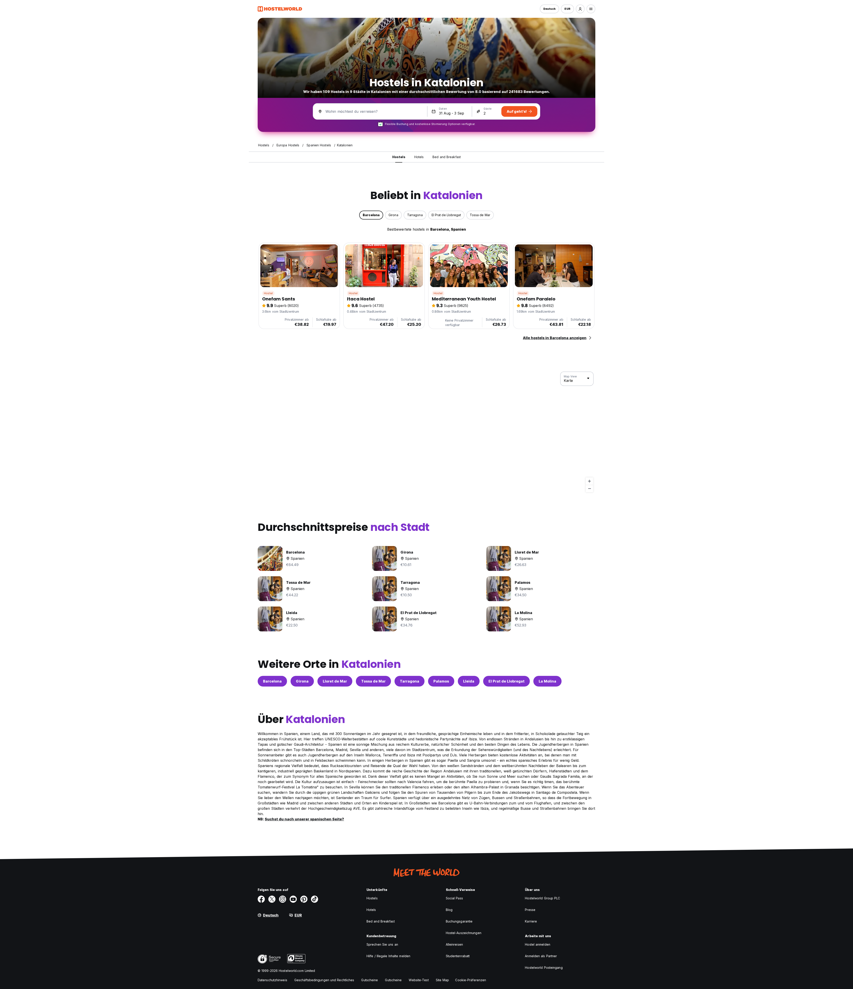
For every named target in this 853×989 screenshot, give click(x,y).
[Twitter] (271, 899)
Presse (530, 910)
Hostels (372, 898)
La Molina (547, 681)
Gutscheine (369, 980)
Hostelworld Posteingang (543, 967)
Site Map (442, 980)
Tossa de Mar (373, 681)
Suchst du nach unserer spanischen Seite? (304, 819)
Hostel (268, 293)
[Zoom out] (589, 488)
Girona (302, 681)
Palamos (441, 681)
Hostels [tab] (398, 157)
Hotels (371, 910)
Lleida (468, 681)
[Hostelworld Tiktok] (314, 899)
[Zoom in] (589, 481)
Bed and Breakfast (381, 921)
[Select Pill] (580, 8)
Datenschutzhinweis (272, 980)
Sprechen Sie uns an (382, 944)
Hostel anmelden (537, 944)
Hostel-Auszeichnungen (463, 933)
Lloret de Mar (335, 681)
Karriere (531, 921)
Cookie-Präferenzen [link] (470, 980)
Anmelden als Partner (541, 956)
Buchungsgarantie (459, 921)
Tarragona (409, 681)
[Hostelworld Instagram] (282, 899)
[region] (426, 432)
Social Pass (454, 898)
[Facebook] (261, 899)
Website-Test (418, 980)
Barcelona (272, 681)
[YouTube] (293, 899)
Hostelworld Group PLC (542, 898)
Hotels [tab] (419, 157)
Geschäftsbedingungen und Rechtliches (324, 980)
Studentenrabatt (458, 956)
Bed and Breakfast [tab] (446, 157)
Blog (449, 910)
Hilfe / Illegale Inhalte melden (388, 956)
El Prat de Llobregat (506, 681)
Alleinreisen (454, 944)
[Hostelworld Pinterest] (303, 899)
